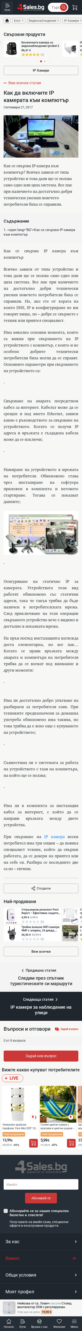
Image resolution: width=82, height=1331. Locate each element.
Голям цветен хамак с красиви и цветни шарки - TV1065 (57, 1126)
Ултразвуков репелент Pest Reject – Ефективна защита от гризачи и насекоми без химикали (40, 911)
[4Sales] (31, 7)
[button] (41, 1241)
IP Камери (41, 70)
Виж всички (41, 951)
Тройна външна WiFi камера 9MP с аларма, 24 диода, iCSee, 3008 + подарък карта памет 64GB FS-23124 (40, 928)
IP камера (54, 837)
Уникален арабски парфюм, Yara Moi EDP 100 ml (20, 1126)
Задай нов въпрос (41, 1056)
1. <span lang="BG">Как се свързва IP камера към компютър (39, 232)
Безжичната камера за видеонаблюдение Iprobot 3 (40, 44)
